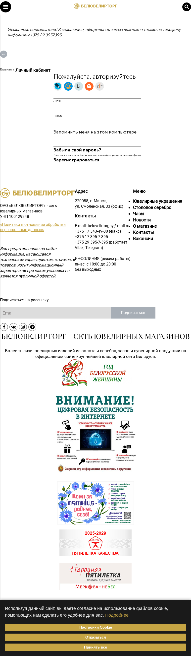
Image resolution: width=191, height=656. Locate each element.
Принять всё (95, 647)
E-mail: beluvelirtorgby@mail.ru (102, 225)
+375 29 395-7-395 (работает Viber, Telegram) (101, 245)
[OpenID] (99, 86)
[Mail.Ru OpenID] (68, 86)
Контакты (143, 232)
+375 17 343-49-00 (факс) (98, 231)
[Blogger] (89, 86)
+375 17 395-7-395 (91, 236)
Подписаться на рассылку (24, 300)
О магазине (145, 226)
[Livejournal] (57, 86)
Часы (138, 213)
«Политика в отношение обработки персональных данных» (33, 227)
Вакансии (143, 238)
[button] (5, 6)
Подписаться (133, 312)
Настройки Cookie (95, 627)
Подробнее (117, 615)
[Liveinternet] (78, 86)
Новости (142, 219)
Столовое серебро (152, 207)
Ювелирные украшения (157, 201)
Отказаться (95, 637)
